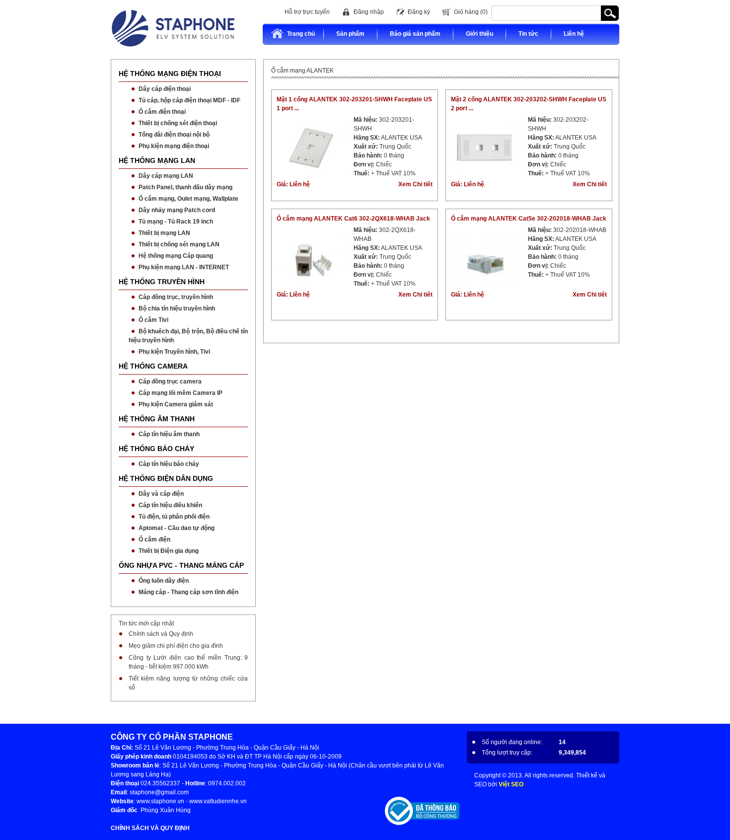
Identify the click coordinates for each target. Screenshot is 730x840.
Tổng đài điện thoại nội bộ (174, 134)
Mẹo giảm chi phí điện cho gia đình (176, 645)
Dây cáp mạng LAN (166, 175)
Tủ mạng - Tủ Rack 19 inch (176, 221)
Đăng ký (419, 11)
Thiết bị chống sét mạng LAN (179, 244)
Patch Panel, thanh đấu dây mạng (185, 187)
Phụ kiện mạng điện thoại (174, 146)
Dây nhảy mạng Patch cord (177, 210)
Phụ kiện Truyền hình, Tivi (174, 351)
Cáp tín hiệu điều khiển (170, 505)
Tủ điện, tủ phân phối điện (174, 516)
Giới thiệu (479, 33)
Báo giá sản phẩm (415, 33)
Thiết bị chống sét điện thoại (178, 123)
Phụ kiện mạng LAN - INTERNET (184, 267)
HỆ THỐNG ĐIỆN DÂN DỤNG (166, 478)
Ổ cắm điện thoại (162, 111)
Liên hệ (574, 33)
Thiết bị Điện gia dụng (169, 550)
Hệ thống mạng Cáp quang (176, 255)
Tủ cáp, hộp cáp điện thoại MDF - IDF (189, 100)
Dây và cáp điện (161, 493)
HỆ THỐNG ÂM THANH (157, 419)
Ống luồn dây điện (164, 580)
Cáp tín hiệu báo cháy (169, 463)
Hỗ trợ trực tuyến (307, 11)
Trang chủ (301, 33)
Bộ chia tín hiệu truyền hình (177, 308)
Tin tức (528, 33)
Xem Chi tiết (415, 184)
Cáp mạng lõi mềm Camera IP (180, 392)
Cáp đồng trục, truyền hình (176, 297)
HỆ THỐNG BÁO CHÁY (156, 449)
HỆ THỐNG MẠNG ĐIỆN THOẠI (170, 73)
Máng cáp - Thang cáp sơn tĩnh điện (188, 592)
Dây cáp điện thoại (165, 88)
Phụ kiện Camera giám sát (176, 404)
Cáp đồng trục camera (170, 381)
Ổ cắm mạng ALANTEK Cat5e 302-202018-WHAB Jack (528, 218)
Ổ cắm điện (154, 539)
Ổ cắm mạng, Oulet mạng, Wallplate (188, 198)
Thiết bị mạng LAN (164, 232)
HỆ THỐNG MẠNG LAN (157, 160)
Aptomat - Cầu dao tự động (177, 528)
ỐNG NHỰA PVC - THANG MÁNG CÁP (181, 565)
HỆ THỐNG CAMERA (153, 366)
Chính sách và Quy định (161, 633)
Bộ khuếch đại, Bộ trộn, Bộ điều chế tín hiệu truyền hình (188, 336)
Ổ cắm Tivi (153, 319)
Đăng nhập (369, 11)
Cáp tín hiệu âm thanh (169, 434)
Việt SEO (511, 784)
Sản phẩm (350, 33)
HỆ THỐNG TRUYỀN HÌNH (162, 282)
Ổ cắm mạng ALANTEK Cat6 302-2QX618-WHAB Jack (353, 218)
